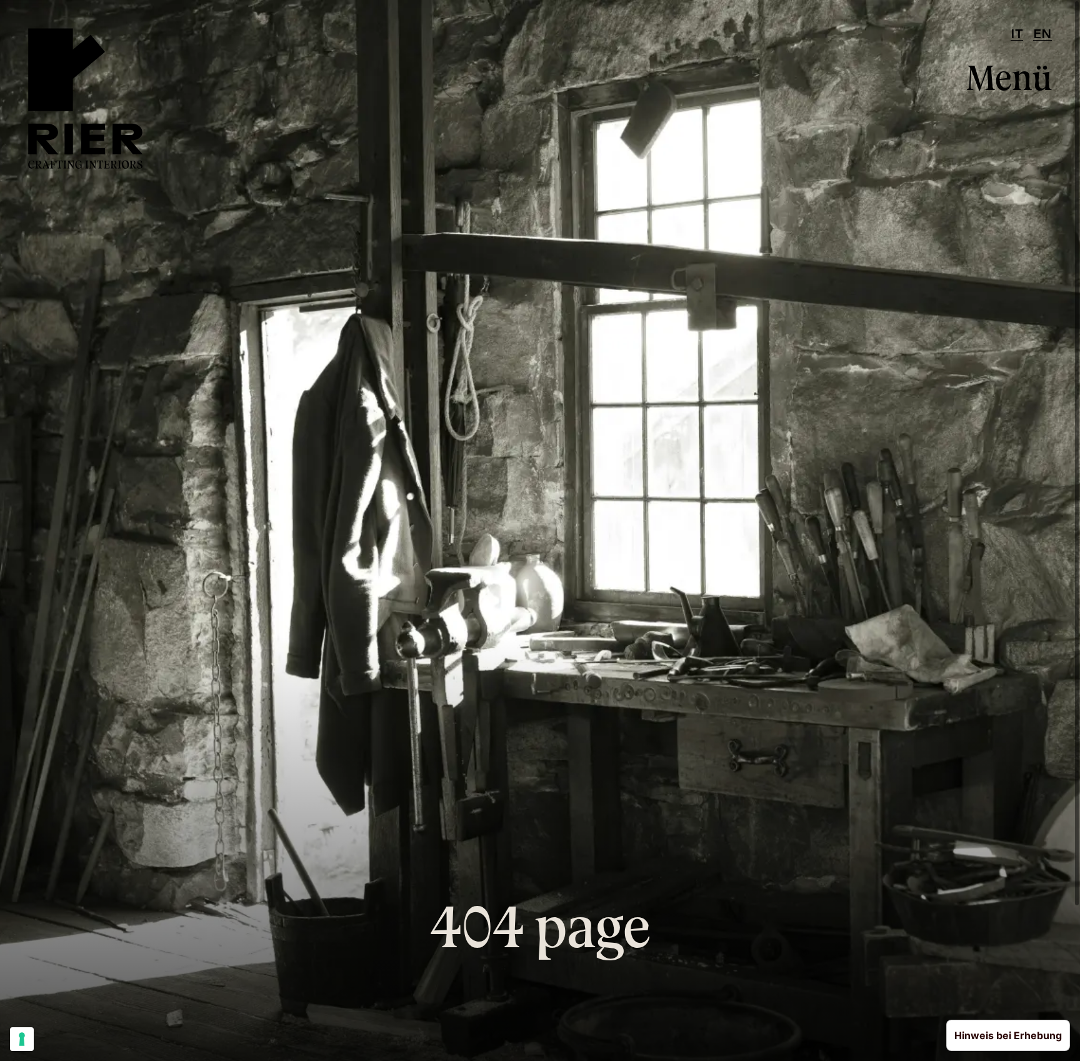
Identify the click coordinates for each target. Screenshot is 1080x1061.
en (1042, 35)
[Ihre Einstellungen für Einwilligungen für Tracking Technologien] (22, 1039)
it (1017, 35)
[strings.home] (85, 98)
